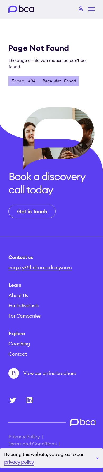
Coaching (19, 344)
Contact (17, 354)
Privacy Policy (24, 437)
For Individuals (23, 306)
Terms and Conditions (32, 444)
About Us (18, 295)
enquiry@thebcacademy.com (40, 267)
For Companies (24, 316)
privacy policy (19, 462)
